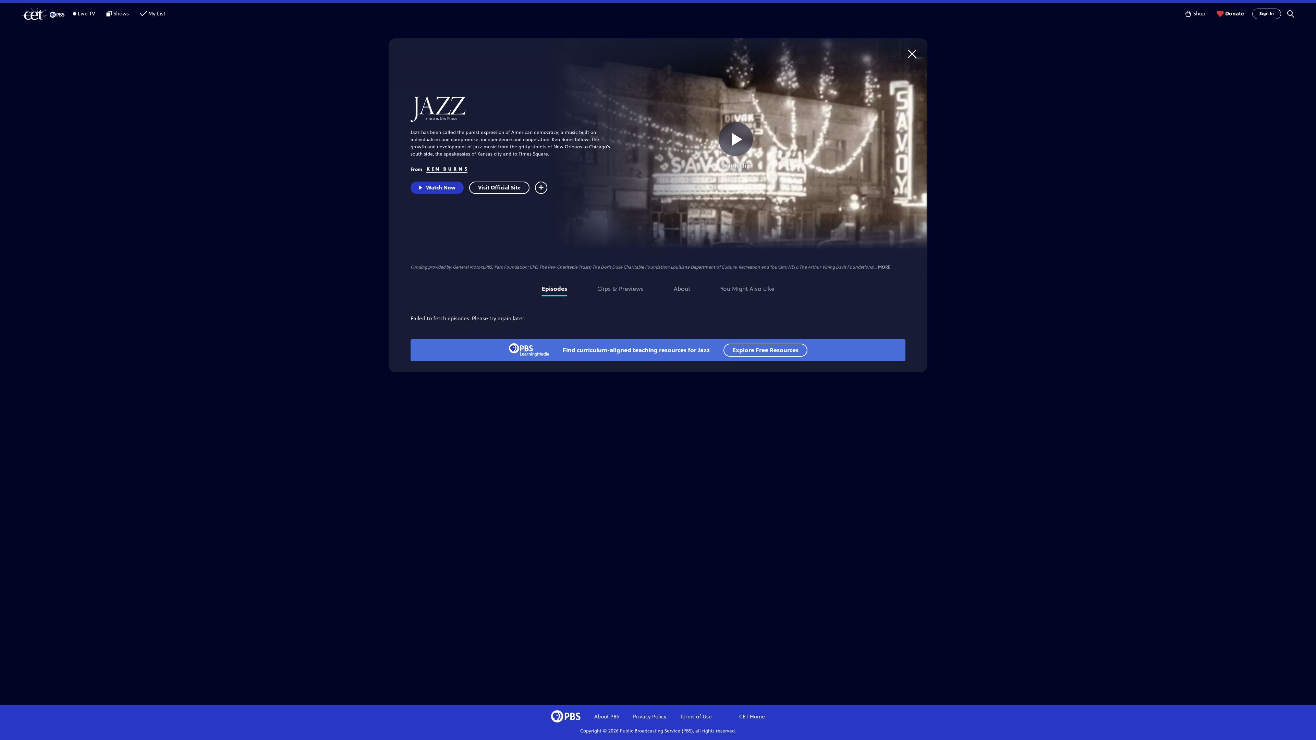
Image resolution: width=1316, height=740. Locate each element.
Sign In (1266, 13)
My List (157, 13)
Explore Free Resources (765, 350)
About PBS (606, 716)
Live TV (86, 13)
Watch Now (440, 187)
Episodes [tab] (554, 289)
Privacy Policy (650, 716)
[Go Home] (912, 53)
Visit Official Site (499, 187)
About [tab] (682, 289)
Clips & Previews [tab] (620, 289)
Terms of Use (696, 716)
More (884, 267)
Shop (1199, 13)
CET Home (752, 716)
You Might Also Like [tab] (747, 289)
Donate (1234, 13)
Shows (121, 13)
